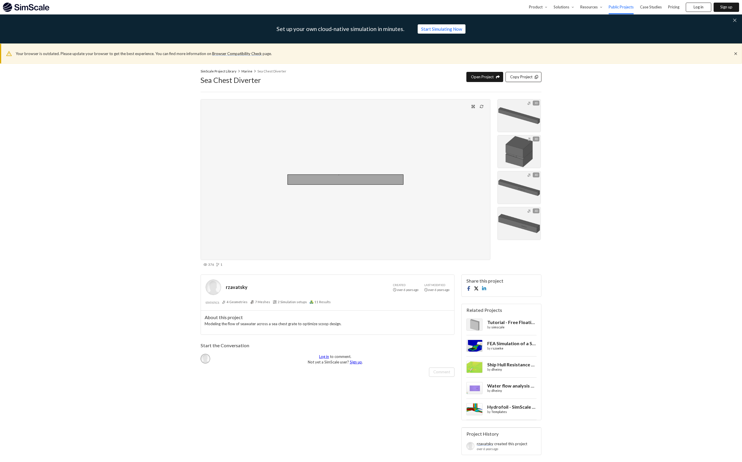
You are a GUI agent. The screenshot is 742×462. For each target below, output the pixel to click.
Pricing (673, 7)
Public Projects (621, 7)
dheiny (496, 369)
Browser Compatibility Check (237, 53)
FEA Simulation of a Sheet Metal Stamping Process (512, 343)
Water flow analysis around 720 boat (512, 385)
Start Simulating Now (441, 29)
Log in (698, 7)
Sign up (726, 7)
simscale (498, 327)
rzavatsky (237, 287)
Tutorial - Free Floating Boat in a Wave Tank (512, 322)
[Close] (735, 53)
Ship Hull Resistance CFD (512, 364)
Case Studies (651, 7)
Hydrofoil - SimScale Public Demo (512, 407)
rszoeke (497, 348)
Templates (499, 412)
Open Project (482, 76)
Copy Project (521, 76)
